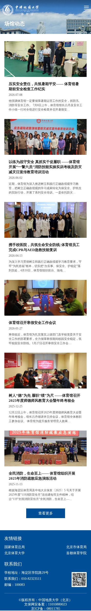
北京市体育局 (76, 547)
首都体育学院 (76, 553)
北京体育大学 (14, 553)
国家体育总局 (14, 547)
